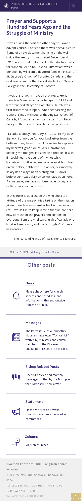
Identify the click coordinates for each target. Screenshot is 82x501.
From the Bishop (51, 252)
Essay (37, 252)
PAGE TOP (76, 498)
